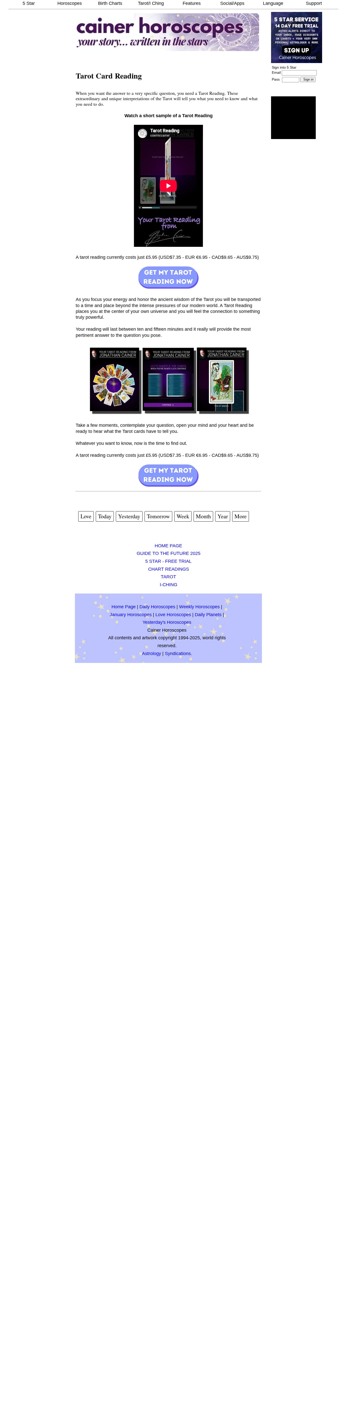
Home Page (124, 606)
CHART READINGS (168, 569)
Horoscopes (69, 3)
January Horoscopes (131, 614)
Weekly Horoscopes (199, 606)
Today (105, 516)
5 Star (29, 3)
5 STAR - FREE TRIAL (168, 561)
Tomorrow (158, 516)
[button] (293, 117)
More (240, 516)
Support (314, 3)
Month (203, 516)
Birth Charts (110, 3)
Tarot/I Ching (151, 3)
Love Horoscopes (173, 614)
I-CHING (168, 584)
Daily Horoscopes (157, 606)
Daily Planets (208, 614)
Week (183, 516)
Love (86, 516)
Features (192, 3)
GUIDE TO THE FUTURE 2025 (168, 553)
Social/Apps (232, 3)
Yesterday (129, 516)
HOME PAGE (168, 545)
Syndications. (178, 653)
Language (273, 3)
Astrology (151, 653)
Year (222, 516)
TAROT (168, 576)
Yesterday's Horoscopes (167, 622)
